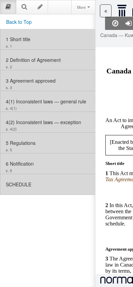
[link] (48, 39)
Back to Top (19, 21)
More (82, 7)
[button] (106, 10)
